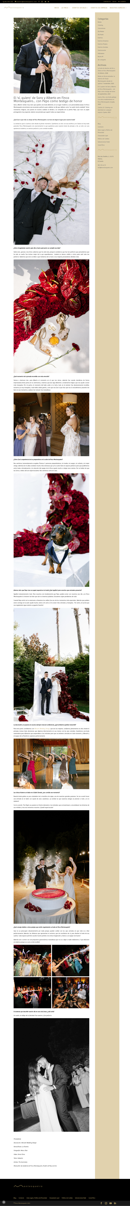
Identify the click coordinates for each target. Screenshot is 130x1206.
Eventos (100, 38)
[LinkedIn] (48, 1)
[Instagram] (42, 1)
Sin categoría (102, 60)
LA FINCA (64, 8)
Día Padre (101, 34)
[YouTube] (45, 1)
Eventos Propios (102, 44)
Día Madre (101, 31)
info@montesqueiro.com (105, 167)
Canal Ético (101, 145)
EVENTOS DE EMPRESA (99, 8)
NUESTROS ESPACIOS (117, 8)
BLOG (114, 1)
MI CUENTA (122, 1)
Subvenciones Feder (104, 142)
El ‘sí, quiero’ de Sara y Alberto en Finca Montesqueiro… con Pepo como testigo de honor (48, 99)
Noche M (100, 56)
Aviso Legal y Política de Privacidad (37, 1198)
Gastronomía (102, 50)
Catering (100, 25)
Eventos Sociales (103, 47)
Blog (99, 124)
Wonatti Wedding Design (42, 728)
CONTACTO (107, 1)
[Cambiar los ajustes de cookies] (4, 1202)
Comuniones (101, 28)
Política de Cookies (103, 139)
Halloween (101, 53)
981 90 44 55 (102, 165)
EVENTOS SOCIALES (79, 8)
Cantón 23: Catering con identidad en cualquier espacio (105, 110)
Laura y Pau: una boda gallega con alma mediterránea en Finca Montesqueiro (107, 99)
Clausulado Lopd (103, 135)
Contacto (100, 127)
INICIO (56, 8)
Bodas (100, 22)
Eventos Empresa (103, 41)
